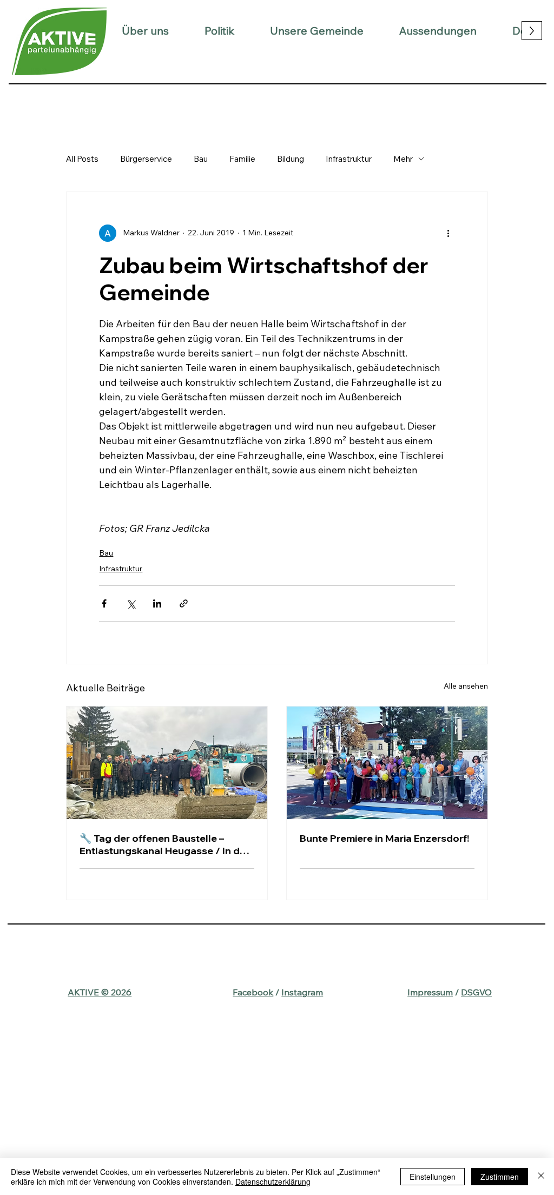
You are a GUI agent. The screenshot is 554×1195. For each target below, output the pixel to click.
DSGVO (476, 992)
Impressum (430, 992)
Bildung (290, 159)
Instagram (302, 992)
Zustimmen (499, 1176)
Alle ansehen (466, 686)
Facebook (253, 992)
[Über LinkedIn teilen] (157, 603)
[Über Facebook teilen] (104, 603)
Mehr (403, 159)
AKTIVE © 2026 (99, 992)
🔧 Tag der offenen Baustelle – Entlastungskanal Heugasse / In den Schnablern (166, 844)
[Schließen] (541, 1176)
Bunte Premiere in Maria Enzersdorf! (384, 838)
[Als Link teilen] (184, 603)
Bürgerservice (146, 159)
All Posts (82, 159)
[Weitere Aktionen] (448, 233)
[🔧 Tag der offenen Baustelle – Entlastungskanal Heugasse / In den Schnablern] (167, 763)
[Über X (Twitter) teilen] (131, 603)
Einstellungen (433, 1176)
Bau (201, 159)
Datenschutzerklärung (273, 1181)
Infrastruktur (349, 159)
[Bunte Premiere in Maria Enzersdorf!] (387, 763)
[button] (145, 30)
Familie (242, 159)
